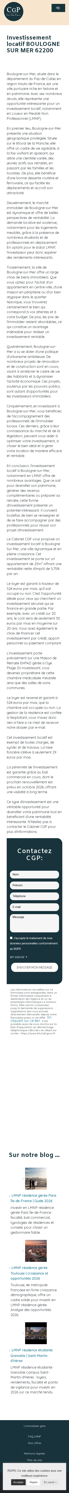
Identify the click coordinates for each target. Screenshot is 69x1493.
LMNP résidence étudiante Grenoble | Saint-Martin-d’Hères (32, 1355)
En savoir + (50, 1482)
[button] (58, 8)
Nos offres (34, 1443)
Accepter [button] (18, 1482)
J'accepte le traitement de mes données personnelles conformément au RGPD (34, 943)
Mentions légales (34, 1453)
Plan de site (34, 1460)
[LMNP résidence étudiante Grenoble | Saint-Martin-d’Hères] (34, 1333)
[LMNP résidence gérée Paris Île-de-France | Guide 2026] (34, 1179)
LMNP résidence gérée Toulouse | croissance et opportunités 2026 (29, 1272)
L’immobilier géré (34, 1425)
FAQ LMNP (34, 1436)
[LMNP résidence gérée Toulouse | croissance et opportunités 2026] (34, 1251)
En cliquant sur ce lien (31, 1019)
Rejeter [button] (34, 1482)
